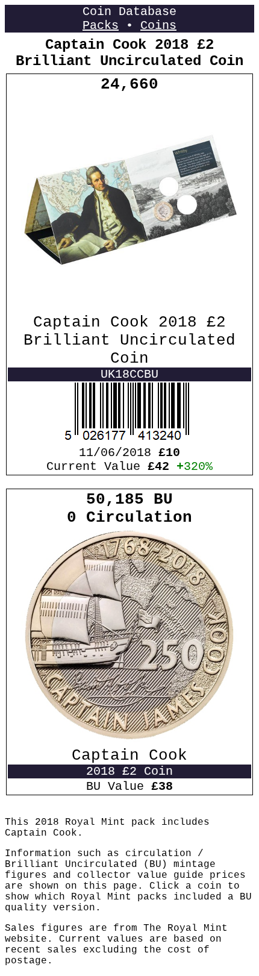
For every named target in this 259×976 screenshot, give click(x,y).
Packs (101, 26)
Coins (158, 26)
